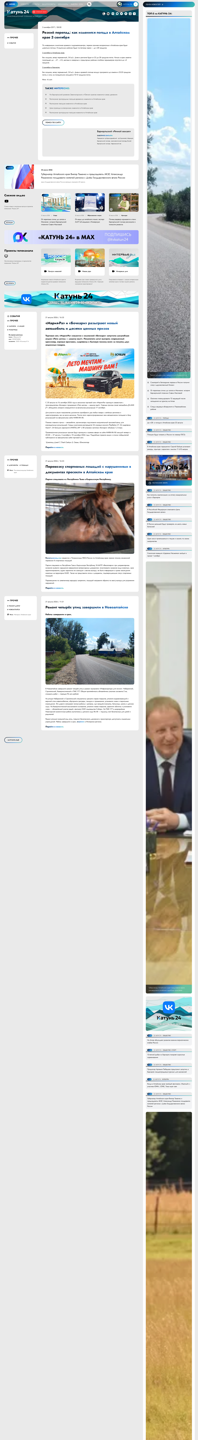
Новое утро (86, 271)
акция (21, 326)
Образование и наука (94, 215)
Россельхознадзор (53, 558)
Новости (25, 4)
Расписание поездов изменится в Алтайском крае (68, 103)
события (12, 43)
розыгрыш (13, 330)
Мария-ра (12, 326)
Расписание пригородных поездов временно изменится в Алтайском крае (77, 99)
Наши (45, 195)
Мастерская (115, 195)
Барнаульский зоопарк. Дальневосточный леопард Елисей (114, 141)
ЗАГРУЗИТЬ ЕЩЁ (13, 740)
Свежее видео (14, 195)
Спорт (55, 215)
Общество (167, 430)
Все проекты (10, 283)
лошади (24, 465)
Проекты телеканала (18, 250)
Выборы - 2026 (77, 4)
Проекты (35, 4)
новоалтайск (14, 609)
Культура (124, 215)
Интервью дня (122, 271)
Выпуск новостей (54, 271)
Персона (80, 195)
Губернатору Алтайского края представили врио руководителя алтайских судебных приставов (167, 988)
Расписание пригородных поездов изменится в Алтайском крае (73, 112)
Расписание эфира (160, 483)
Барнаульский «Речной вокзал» (114, 131)
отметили (81, 721)
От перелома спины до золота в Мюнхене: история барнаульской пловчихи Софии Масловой (53, 222)
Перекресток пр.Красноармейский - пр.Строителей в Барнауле (115, 138)
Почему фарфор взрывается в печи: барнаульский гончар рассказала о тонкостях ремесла (122, 222)
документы (13, 465)
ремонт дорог (14, 606)
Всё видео (9, 222)
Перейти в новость (54, 447)
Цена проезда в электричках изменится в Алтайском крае (71, 108)
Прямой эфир (41, 12)
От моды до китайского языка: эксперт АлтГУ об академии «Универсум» (89, 220)
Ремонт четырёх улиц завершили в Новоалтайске (168, 375)
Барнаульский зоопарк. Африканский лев (109, 144)
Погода (166, 418)
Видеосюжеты (48, 4)
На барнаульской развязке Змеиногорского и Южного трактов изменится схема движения (83, 94)
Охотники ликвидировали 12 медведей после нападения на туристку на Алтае (167, 399)
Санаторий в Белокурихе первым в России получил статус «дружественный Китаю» (169, 383)
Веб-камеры (63, 4)
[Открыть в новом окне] (113, 14)
